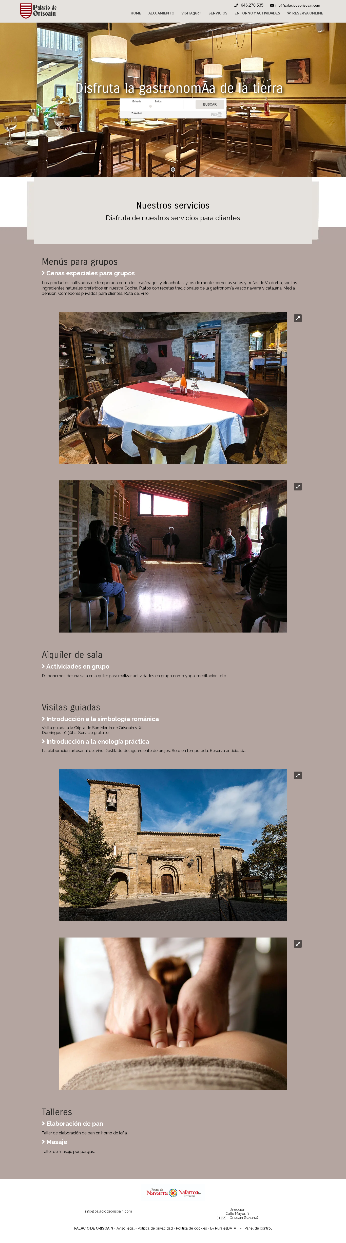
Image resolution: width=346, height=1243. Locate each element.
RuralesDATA (225, 1228)
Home (136, 13)
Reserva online (307, 13)
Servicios (217, 13)
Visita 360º (191, 13)
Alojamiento (161, 13)
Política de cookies (191, 1228)
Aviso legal (125, 1228)
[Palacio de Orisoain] (38, 17)
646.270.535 (252, 5)
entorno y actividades (257, 13)
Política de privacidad (155, 1228)
